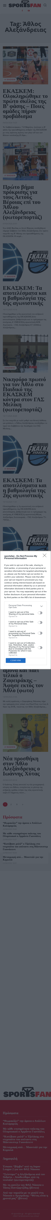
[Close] (45, 556)
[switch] (40, 612)
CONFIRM (15, 660)
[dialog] (25, 610)
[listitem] (25, 606)
